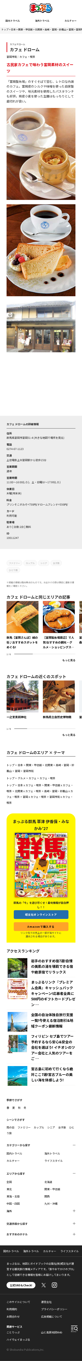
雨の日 (10, 1127)
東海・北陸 (13, 1196)
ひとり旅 (13, 570)
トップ (5, 29)
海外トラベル (42, 20)
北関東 (38, 29)
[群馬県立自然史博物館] (59, 699)
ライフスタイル (53, 1160)
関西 (47, 1196)
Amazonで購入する (40, 926)
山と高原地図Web (51, 1332)
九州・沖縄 (51, 1203)
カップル (30, 563)
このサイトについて (18, 1302)
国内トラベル (12, 20)
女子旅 (56, 563)
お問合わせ (13, 1316)
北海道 (48, 1182)
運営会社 (46, 1302)
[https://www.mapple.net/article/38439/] (22, 625)
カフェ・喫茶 (27, 56)
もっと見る (68, 660)
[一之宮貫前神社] (22, 699)
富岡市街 (12, 56)
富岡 (71, 29)
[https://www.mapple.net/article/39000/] (59, 625)
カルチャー (71, 20)
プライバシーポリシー (54, 1309)
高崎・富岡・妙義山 (55, 29)
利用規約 (12, 1309)
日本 (13, 29)
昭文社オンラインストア (41, 914)
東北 (9, 1189)
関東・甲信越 (25, 29)
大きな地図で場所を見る (49, 437)
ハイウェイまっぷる (18, 1339)
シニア (43, 563)
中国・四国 (13, 1203)
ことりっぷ (13, 1332)
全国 (9, 1182)
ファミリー (14, 563)
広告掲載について (51, 1316)
